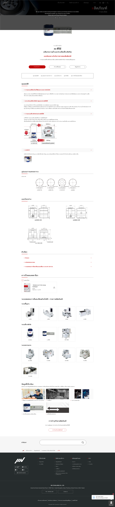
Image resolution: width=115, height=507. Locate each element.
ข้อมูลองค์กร (41, 461)
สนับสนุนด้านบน (76, 458)
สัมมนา (57, 466)
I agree (55, 17)
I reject (60, 17)
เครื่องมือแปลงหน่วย (76, 468)
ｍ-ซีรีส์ (58, 450)
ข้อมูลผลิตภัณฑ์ (37, 450)
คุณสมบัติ (36, 75)
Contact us (66, 491)
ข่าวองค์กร (91, 464)
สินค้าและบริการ (29, 450)
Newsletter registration (22, 472)
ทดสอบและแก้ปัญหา (59, 464)
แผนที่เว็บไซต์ (74, 500)
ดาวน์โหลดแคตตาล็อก (77, 75)
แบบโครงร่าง (59, 75)
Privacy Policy (59, 15)
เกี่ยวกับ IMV (42, 458)
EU (17, 469)
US (24, 469)
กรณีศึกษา (57, 468)
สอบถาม (73, 461)
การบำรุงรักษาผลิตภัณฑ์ (60, 471)
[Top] (23, 450)
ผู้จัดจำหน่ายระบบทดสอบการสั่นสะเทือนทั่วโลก (62, 474)
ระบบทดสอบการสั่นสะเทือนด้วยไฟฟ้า (48, 450)
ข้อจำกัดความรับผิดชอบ (52, 500)
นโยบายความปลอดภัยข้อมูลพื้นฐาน (64, 500)
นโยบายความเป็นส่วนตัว (42, 500)
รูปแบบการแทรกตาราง (47, 75)
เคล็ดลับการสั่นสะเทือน (76, 466)
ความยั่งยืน (41, 464)
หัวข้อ (90, 461)
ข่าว (90, 458)
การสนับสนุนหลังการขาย (77, 464)
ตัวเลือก (67, 75)
